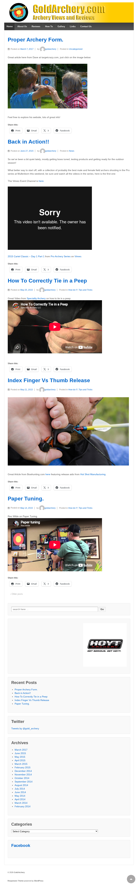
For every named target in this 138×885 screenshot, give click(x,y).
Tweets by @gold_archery (25, 728)
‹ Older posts (16, 594)
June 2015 (20, 753)
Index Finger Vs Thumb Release (49, 380)
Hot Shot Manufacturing (93, 474)
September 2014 (23, 781)
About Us (22, 26)
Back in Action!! (28, 142)
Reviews (36, 26)
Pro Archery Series (61, 256)
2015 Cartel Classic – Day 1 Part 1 (26, 256)
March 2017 (21, 749)
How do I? (73, 290)
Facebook (20, 846)
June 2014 (20, 792)
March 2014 (21, 803)
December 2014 (23, 771)
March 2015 (21, 764)
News (71, 151)
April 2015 (20, 760)
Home (10, 26)
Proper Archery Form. (35, 40)
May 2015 (20, 756)
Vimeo (78, 256)
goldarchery (50, 49)
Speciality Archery (36, 298)
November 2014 (23, 774)
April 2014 (20, 799)
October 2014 (22, 778)
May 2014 (20, 795)
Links (73, 26)
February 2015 (22, 767)
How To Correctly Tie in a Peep (47, 281)
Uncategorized (75, 49)
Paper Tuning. (26, 499)
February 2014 (22, 806)
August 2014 (21, 785)
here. (41, 181)
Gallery (61, 26)
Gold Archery (19, 872)
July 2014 (20, 788)
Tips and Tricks (85, 290)
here (47, 474)
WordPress (38, 881)
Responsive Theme (16, 881)
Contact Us (86, 26)
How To (49, 26)
